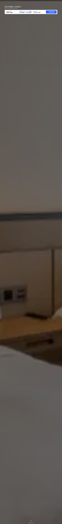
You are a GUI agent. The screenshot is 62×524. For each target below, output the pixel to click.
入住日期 (21, 11)
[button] (56, 1)
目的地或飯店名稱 (8, 11)
